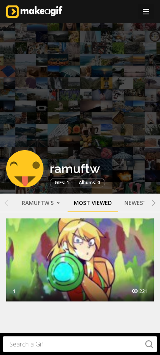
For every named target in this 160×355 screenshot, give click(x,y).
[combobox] (80, 344)
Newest (135, 202)
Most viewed (93, 202)
